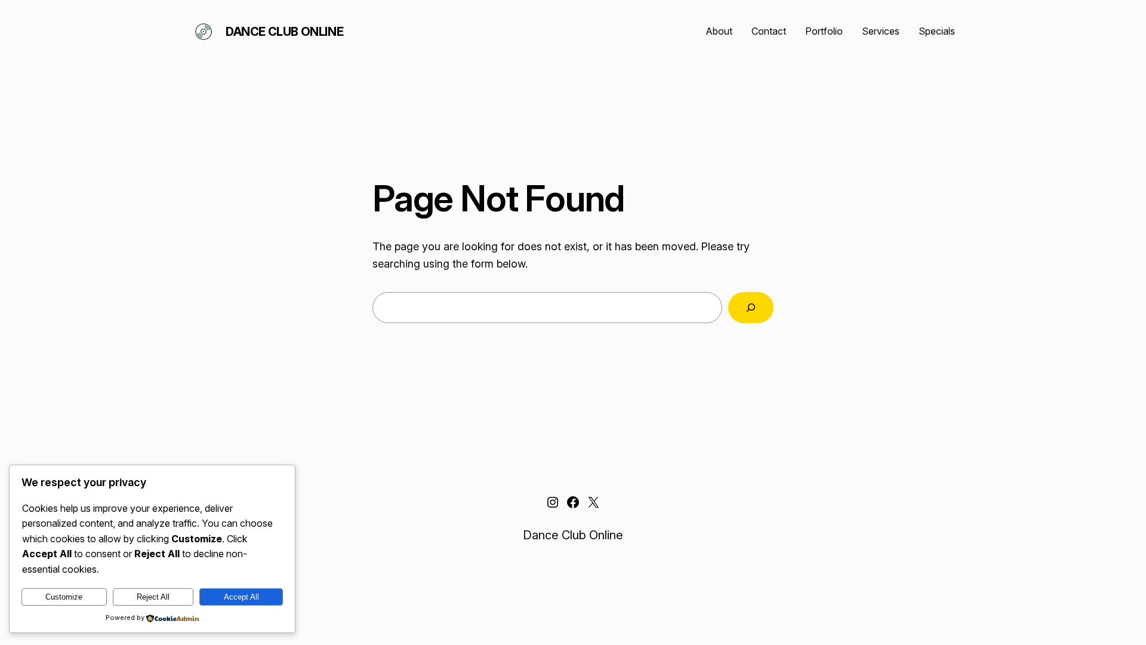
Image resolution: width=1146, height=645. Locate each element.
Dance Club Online (284, 31)
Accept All (241, 596)
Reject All (153, 596)
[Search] (751, 307)
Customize (63, 596)
